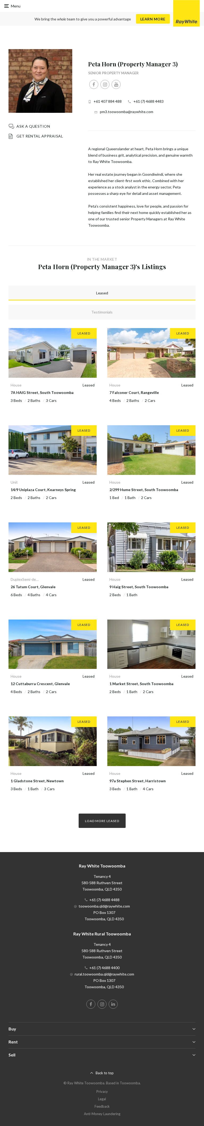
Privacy (102, 1091)
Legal (102, 1099)
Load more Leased (102, 821)
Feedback (102, 1106)
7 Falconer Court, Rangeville (134, 392)
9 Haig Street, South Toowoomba (138, 587)
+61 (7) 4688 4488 (104, 899)
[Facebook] (93, 84)
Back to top (105, 1073)
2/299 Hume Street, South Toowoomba (143, 489)
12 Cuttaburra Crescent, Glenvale (40, 683)
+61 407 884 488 (108, 101)
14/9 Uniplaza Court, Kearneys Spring (43, 489)
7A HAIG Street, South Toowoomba (42, 392)
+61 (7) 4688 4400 (104, 967)
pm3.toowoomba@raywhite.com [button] (126, 111)
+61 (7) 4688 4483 (148, 101)
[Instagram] (104, 84)
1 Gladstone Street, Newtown (37, 781)
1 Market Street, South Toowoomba (141, 683)
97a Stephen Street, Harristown (137, 781)
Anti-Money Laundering (102, 1114)
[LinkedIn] (113, 1004)
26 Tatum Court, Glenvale (33, 587)
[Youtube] (116, 84)
